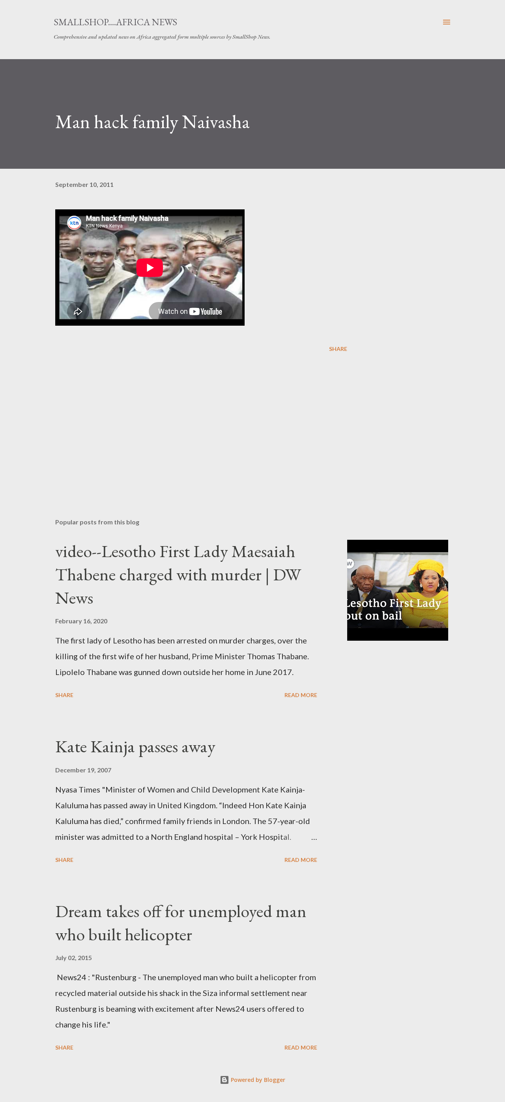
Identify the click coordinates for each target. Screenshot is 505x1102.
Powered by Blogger (257, 1079)
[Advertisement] (188, 420)
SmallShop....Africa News (115, 22)
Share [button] (338, 348)
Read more (300, 695)
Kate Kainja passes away (135, 746)
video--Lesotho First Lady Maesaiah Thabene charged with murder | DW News (178, 574)
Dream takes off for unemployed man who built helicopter (181, 922)
